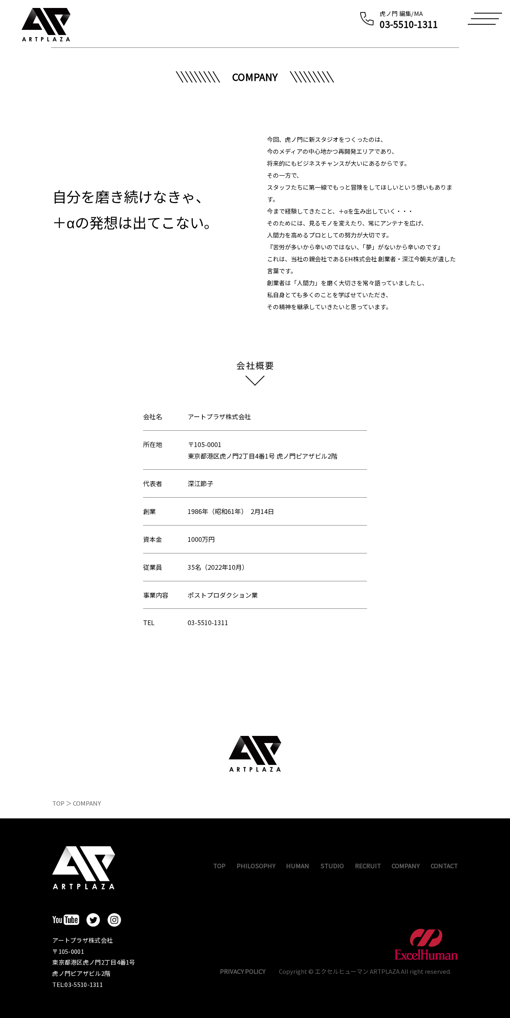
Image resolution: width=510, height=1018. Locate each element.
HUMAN (297, 865)
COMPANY (406, 865)
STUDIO (332, 865)
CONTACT (444, 865)
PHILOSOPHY (256, 865)
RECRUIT (368, 865)
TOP (58, 803)
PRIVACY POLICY (242, 971)
